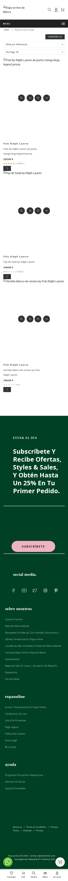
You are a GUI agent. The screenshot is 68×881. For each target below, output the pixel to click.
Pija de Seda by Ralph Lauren (19, 261)
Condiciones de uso (16, 713)
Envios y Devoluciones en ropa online (25, 707)
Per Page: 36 (12, 52)
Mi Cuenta (10, 746)
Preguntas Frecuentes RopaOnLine (24, 775)
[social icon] (13, 590)
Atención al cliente (15, 781)
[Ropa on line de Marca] (17, 10)
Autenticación (12, 659)
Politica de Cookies (15, 733)
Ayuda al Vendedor (15, 788)
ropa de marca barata (17, 625)
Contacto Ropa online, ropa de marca (25, 652)
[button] (21, 97)
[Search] (49, 9)
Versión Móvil (12, 679)
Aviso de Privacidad (15, 720)
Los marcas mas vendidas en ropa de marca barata (33, 645)
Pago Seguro (12, 727)
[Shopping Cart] (60, 862)
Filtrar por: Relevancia (16, 44)
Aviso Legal (11, 740)
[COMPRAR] (30, 97)
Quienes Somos (14, 619)
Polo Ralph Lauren (15, 143)
